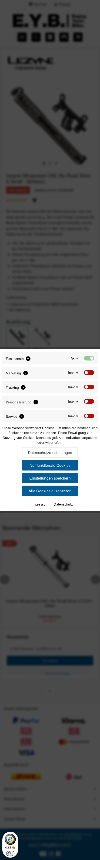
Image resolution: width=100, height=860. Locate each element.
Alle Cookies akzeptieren (50, 490)
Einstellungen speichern (50, 478)
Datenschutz (63, 504)
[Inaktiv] (89, 372)
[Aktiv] (89, 358)
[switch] (10, 853)
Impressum (39, 504)
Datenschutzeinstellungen (50, 452)
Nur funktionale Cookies (50, 465)
